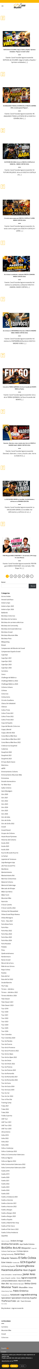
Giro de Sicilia (6, 820)
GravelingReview (25, 1265)
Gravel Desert (6, 830)
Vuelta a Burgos (6, 1210)
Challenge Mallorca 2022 (9, 681)
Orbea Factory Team (6, 1291)
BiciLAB (17, 1247)
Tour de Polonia (6, 1067)
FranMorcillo (16, 1262)
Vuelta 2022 (5, 1184)
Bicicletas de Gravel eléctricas (11, 629)
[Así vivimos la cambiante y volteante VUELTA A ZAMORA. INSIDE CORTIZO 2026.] (16, 264)
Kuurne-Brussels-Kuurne (9, 853)
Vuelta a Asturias (7, 1200)
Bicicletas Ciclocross (8, 616)
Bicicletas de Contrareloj (9, 626)
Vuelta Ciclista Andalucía (9, 1232)
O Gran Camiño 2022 (8, 908)
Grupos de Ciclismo (8, 833)
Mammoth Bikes (24, 1281)
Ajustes (22, 1366)
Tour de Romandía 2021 (9, 1077)
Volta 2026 (5, 1145)
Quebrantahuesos (7, 953)
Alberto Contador (5, 1241)
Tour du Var (5, 1093)
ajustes (16, 1360)
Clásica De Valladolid (8, 703)
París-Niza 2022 (6, 931)
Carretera (4, 671)
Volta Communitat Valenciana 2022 (13, 1164)
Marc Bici (5, 1283)
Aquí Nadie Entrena (27, 1244)
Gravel (3, 827)
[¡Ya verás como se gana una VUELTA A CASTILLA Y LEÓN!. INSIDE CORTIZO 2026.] (16, 207)
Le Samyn (4, 856)
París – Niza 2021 (7, 921)
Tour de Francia (6, 1044)
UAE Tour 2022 (6, 1125)
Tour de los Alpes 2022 (9, 1057)
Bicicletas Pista (6, 639)
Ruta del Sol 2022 (7, 979)
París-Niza (4, 927)
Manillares (4, 869)
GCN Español (27, 1262)
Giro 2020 (4, 794)
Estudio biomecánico (8, 781)
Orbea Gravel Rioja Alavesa (10, 914)
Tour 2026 (4, 1031)
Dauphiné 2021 (6, 755)
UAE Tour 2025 (6, 1129)
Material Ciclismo (7, 882)
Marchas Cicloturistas (8, 879)
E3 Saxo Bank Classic (8, 762)
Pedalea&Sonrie (5, 1295)
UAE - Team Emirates (24, 1301)
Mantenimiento (6, 872)
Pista (3, 950)
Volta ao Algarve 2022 (8, 1161)
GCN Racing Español (8, 1266)
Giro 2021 (4, 798)
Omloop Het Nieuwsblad (9, 911)
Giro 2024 (4, 807)
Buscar (3, 582)
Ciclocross (4, 694)
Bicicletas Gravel (7, 632)
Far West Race (6, 785)
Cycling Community (7, 1254)
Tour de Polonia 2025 (8, 1070)
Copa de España (6, 723)
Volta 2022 (5, 1138)
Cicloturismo (5, 697)
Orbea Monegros (7, 918)
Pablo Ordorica (20, 1290)
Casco (3, 674)
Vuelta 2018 (5, 1171)
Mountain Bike (6, 898)
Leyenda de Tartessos (8, 859)
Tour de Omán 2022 (8, 1064)
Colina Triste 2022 (7, 716)
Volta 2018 (5, 1135)
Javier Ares (29, 1274)
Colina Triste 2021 (7, 713)
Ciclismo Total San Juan (8, 1251)
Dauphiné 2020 (6, 752)
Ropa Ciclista (5, 970)
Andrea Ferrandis (10, 1243)
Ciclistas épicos (22, 1251)
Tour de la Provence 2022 (10, 1051)
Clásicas (4, 707)
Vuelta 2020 (5, 1177)
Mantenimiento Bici (8, 875)
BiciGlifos (6, 1247)
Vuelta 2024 (5, 1190)
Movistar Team (9, 1287)
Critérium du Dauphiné (9, 746)
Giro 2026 (4, 814)
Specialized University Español (24, 1298)
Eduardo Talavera (9, 1258)
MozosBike (23, 1287)
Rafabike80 (15, 1294)
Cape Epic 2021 (6, 658)
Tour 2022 (4, 1018)
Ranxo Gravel (5, 960)
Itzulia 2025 (5, 846)
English (3, 1352)
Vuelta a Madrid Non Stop (10, 1223)
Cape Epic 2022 (6, 661)
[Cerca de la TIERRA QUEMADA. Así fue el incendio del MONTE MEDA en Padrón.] (16, 376)
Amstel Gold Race (7, 600)
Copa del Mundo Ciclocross (10, 726)
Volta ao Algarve (6, 1158)
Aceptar (5, 1366)
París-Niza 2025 (6, 937)
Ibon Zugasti (29, 1270)
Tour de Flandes (6, 1041)
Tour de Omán (6, 1060)
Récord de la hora (7, 963)
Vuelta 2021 (5, 1181)
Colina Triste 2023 (7, 720)
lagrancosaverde (28, 1277)
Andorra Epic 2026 (7, 609)
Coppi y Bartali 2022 (8, 733)
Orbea (30, 1287)
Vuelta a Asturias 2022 (9, 1206)
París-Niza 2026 (6, 940)
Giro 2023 (4, 804)
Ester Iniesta (6, 1262)
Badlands (4, 613)
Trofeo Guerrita (6, 1116)
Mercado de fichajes (8, 888)
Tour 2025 (4, 1028)
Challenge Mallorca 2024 (9, 684)
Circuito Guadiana (7, 700)
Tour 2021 (4, 1015)
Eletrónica (4, 765)
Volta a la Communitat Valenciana (12, 1155)
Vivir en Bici (4, 1303)
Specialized (6, 1298)
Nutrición (4, 901)
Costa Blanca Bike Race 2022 (11, 742)
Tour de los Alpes (7, 1054)
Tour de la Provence (8, 1047)
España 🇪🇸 (5, 1348)
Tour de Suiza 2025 (7, 1090)
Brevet (3, 645)
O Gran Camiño (6, 905)
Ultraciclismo (5, 1132)
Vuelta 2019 (5, 1174)
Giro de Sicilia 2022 (7, 824)
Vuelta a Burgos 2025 (8, 1216)
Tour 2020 (4, 1012)
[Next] (31, 576)
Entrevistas (5, 778)
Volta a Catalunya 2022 (9, 1151)
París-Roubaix (6, 944)
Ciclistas (4, 690)
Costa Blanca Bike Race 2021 (11, 739)
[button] (2, 6)
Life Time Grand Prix (8, 866)
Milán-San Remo (6, 892)
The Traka (4, 986)
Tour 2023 (4, 1022)
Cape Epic (4, 655)
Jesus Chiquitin (6, 1278)
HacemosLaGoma (11, 1270)
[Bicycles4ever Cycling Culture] (19, 6)
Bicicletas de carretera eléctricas (12, 622)
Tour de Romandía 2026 (9, 1080)
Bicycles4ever (6, 1308)
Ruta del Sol (5, 976)
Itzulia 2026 (5, 850)
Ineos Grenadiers (6, 1274)
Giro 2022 (4, 801)
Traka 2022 (5, 1109)
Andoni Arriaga (17, 1240)
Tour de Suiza (6, 1083)
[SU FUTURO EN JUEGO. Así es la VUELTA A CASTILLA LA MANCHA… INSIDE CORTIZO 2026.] (16, 151)
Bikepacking (5, 642)
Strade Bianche (6, 983)
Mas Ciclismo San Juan (17, 1284)
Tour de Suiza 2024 (7, 1086)
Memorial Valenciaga (8, 885)
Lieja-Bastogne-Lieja (8, 862)
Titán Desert (5, 999)
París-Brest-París (7, 924)
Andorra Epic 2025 (7, 606)
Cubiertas (4, 749)
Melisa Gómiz (30, 1283)
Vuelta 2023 (5, 1187)
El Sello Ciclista (27, 1258)
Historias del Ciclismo (8, 840)
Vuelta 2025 (5, 1194)
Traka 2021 (5, 1106)
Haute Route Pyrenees (9, 837)
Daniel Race (19, 1254)
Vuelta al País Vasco (8, 1226)
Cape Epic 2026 (6, 668)
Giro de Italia (5, 817)
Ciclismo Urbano (7, 687)
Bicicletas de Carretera (9, 619)
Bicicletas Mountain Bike (9, 635)
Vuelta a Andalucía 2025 (9, 1197)
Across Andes (6, 596)
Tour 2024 (4, 1025)
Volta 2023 (5, 1142)
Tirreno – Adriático (7, 989)
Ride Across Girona (7, 966)
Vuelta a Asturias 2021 (9, 1203)
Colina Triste (5, 710)
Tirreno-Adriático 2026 (9, 996)
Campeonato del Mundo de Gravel (13, 648)
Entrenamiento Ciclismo (9, 772)
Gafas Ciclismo (6, 788)
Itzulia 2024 (5, 843)
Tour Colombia (6, 1034)
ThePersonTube (8, 1301)
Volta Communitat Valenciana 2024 (13, 1168)
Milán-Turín (5, 895)
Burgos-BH (34, 1248)
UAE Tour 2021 (6, 1122)
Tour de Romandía (7, 1073)
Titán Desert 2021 (7, 1002)
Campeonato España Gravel (10, 652)
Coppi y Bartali (6, 729)
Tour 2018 (4, 1009)
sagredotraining (28, 1294)
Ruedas (3, 973)
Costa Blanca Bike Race (9, 736)
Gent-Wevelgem (6, 791)
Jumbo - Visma (15, 1278)
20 (27, 576)
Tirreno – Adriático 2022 (9, 992)
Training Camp (6, 1103)
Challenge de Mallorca (8, 678)
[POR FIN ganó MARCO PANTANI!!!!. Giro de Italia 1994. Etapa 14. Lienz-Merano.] (16, 545)
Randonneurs (6, 957)
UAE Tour (4, 1119)
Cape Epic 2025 (6, 665)
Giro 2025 (4, 811)
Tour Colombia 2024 (8, 1038)
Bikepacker (26, 1248)
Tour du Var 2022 (7, 1096)
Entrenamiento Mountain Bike (11, 775)
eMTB (3, 768)
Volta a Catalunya (7, 1148)
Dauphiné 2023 (6, 759)
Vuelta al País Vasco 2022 (10, 1229)
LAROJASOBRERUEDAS (9, 1281)
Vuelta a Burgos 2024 (8, 1213)
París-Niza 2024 (6, 934)
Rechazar (14, 1366)
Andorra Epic (5, 603)
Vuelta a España (6, 1219)
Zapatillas (4, 1236)
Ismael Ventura (17, 1274)
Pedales (4, 947)
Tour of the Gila (6, 1099)
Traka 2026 (5, 1112)
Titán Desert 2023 (7, 1005)
